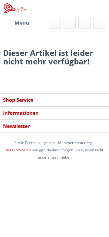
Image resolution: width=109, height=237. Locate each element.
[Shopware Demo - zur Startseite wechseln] (15, 8)
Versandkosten (18, 150)
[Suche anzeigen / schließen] (55, 23)
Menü (22, 22)
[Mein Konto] (84, 23)
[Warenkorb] (99, 23)
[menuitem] (16, 23)
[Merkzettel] (70, 23)
